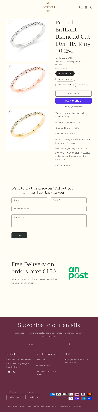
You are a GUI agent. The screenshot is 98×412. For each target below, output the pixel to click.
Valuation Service (43, 366)
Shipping (70, 62)
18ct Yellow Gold (65, 79)
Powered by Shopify (25, 406)
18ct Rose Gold (64, 85)
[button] (5, 7)
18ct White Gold (65, 73)
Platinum (81, 85)
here (77, 152)
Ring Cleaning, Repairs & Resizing (46, 373)
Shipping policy (78, 406)
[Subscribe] (69, 344)
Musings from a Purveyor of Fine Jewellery (76, 361)
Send (19, 235)
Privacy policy (51, 406)
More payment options (73, 107)
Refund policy (39, 406)
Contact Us (40, 360)
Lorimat (15, 406)
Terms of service (64, 406)
